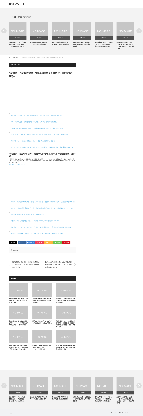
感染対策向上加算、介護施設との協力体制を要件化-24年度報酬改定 (82, 44)
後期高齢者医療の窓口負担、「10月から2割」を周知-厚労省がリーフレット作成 (18, 300)
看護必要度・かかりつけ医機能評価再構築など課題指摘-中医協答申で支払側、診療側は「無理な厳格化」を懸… (65, 323)
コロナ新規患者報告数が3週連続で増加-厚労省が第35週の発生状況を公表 (41, 300)
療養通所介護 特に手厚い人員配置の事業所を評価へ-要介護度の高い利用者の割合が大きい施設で (18, 347)
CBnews (17, 38)
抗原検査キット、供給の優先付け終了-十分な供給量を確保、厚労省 (33, 141)
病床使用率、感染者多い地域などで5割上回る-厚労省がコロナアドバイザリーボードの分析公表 (25, 264)
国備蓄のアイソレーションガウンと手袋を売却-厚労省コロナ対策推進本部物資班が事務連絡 (41, 227)
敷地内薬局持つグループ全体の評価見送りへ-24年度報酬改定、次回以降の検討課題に (17, 44)
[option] (19, 34)
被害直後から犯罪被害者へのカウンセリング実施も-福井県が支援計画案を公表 (65, 300)
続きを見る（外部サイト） (17, 164)
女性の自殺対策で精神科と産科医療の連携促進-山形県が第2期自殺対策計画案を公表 (65, 347)
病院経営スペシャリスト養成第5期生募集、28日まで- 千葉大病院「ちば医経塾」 (37, 115)
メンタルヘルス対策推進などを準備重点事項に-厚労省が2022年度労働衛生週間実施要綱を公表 (42, 147)
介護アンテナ (17, 4)
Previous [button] (4, 30)
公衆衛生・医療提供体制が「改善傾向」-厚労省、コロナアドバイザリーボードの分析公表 (42, 347)
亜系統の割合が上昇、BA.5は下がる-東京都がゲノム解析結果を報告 (42, 322)
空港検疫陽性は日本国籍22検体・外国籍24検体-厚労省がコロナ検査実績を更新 (37, 128)
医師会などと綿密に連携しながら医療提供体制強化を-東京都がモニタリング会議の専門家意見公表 (58, 264)
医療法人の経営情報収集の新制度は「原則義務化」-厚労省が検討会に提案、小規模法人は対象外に (43, 202)
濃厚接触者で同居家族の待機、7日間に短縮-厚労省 (27, 214)
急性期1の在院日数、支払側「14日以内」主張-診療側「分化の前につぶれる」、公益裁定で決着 (125, 400)
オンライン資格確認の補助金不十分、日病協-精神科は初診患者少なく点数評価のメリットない (42, 208)
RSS (11, 413)
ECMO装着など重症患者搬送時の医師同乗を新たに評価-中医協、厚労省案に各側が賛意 (39, 134)
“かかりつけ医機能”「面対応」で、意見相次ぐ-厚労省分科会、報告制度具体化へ (37, 233)
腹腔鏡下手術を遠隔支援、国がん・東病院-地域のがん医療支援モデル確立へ (36, 221)
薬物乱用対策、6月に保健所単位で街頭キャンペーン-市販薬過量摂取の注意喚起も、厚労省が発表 (18, 323)
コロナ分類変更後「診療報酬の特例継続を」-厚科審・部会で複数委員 (34, 122)
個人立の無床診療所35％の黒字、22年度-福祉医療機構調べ (38, 398)
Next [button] (139, 30)
